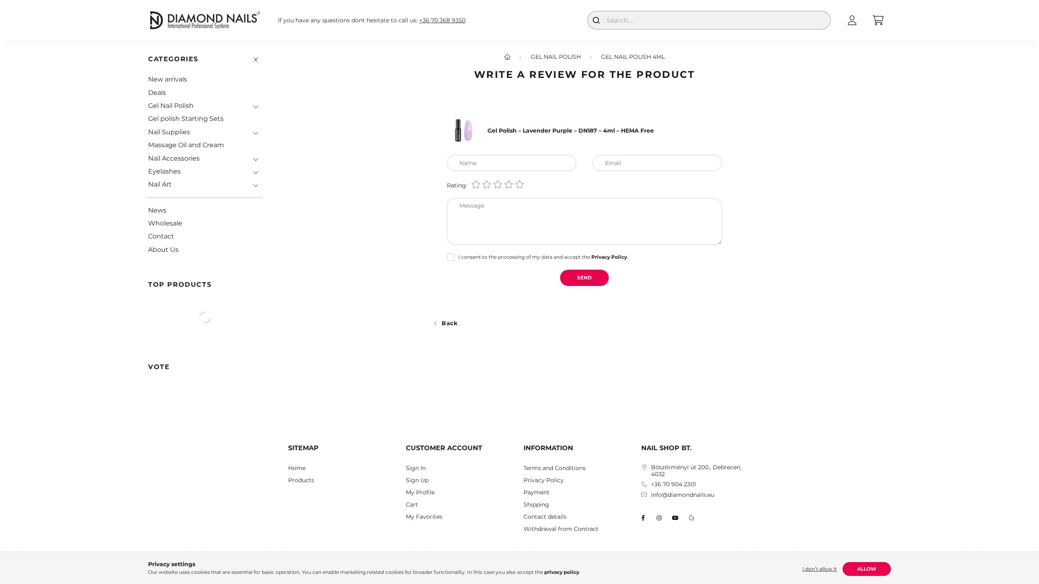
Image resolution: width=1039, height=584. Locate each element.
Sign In (416, 468)
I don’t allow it (819, 569)
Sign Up (417, 480)
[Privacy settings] (691, 518)
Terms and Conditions (555, 468)
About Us (163, 249)
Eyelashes (164, 171)
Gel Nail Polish (171, 106)
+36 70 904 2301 (673, 484)
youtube (675, 518)
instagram (659, 518)
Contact (161, 236)
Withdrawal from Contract (561, 529)
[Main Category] (507, 56)
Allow (866, 569)
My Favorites (424, 516)
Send (584, 278)
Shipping (536, 504)
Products (301, 480)
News (157, 210)
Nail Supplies (169, 132)
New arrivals (167, 79)
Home (297, 468)
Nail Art (160, 184)
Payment (537, 492)
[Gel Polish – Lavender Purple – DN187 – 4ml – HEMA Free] (463, 130)
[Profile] (852, 20)
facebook (643, 518)
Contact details (545, 516)
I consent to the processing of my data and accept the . (543, 257)
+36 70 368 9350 (442, 20)
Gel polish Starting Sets (186, 118)
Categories (173, 59)
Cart (412, 504)
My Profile (420, 492)
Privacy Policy (544, 480)
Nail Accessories (174, 158)
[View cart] (878, 20)
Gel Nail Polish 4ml (633, 56)
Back (450, 323)
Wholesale (165, 223)
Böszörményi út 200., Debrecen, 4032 (696, 471)
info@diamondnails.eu (682, 495)
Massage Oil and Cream (186, 145)
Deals (157, 93)
